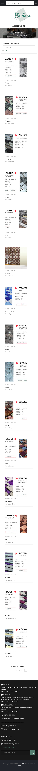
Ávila (7, 349)
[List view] (3, 51)
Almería (8, 159)
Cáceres (8, 654)
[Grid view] (6, 51)
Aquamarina (9, 311)
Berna (7, 539)
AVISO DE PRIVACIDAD (9, 748)
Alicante (8, 121)
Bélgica (7, 425)
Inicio (12, 35)
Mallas (13, 80)
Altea (7, 197)
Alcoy (7, 83)
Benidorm (8, 501)
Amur (7, 235)
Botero (7, 577)
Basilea (7, 387)
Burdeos (8, 616)
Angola (7, 273)
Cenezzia (19, 35)
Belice (7, 463)
